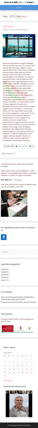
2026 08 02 (5, 277)
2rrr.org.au (18, 180)
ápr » (10, 380)
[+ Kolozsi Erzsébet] (20, 392)
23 (31, 369)
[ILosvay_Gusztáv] (9, 392)
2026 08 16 (5, 272)
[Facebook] (4, 237)
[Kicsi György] (24, 392)
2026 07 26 (5, 280)
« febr (6, 380)
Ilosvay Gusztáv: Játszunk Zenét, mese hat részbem (18, 302)
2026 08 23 (5, 269)
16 (31, 366)
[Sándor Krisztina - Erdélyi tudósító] (28, 392)
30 (31, 372)
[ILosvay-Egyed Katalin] (13, 392)
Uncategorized (10, 153)
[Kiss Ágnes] (17, 392)
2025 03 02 (8, 26)
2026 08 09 (5, 275)
